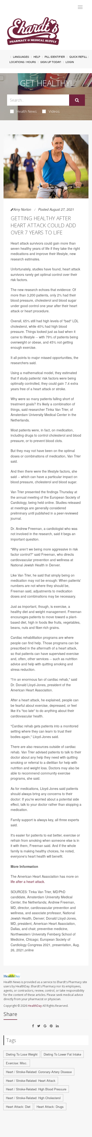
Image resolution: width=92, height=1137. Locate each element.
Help (36, 56)
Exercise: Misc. (16, 1063)
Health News (27, 111)
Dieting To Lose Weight (22, 1054)
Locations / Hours (22, 62)
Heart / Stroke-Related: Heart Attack (30, 1080)
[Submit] (77, 100)
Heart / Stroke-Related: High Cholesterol (33, 1098)
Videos (54, 111)
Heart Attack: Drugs (50, 1106)
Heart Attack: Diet (18, 1106)
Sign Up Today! (50, 62)
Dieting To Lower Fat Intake (62, 1054)
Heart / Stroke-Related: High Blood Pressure (36, 1089)
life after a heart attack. (28, 881)
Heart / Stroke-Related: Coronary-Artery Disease (39, 1072)
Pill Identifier (55, 56)
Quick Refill (78, 56)
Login (70, 62)
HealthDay (35, 1006)
